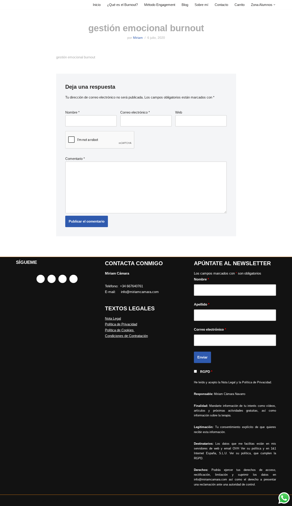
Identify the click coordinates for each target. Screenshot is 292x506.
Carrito (240, 5)
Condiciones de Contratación (126, 336)
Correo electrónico (135, 112)
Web (178, 112)
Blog (185, 5)
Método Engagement (159, 5)
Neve (20, 500)
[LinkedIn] (62, 279)
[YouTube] (73, 279)
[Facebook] (40, 279)
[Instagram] (51, 279)
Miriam (138, 37)
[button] (274, 5)
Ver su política (251, 448)
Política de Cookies (120, 330)
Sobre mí (201, 5)
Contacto (221, 5)
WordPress (64, 500)
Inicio (97, 5)
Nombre (72, 112)
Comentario (75, 159)
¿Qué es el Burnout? (122, 5)
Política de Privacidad (121, 324)
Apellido (201, 304)
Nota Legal (113, 318)
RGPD (206, 372)
